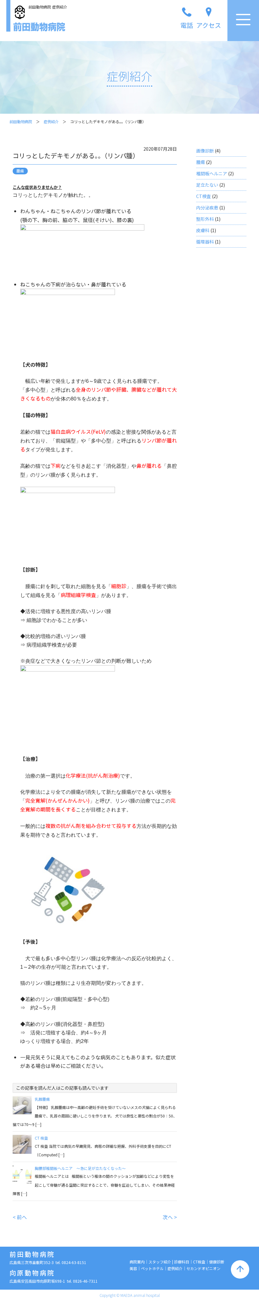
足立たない (207, 185)
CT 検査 (41, 1138)
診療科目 (181, 1261)
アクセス (208, 25)
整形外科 (205, 219)
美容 (133, 1268)
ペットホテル (152, 1268)
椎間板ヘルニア (211, 173)
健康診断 (216, 1261)
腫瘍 (200, 162)
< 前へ (20, 1217)
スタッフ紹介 (159, 1261)
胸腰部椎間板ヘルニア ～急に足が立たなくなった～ (80, 1168)
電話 (186, 25)
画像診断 (205, 151)
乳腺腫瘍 (42, 1099)
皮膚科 (202, 230)
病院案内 (137, 1261)
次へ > (170, 1217)
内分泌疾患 (207, 207)
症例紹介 (51, 121)
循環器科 (205, 241)
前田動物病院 (20, 121)
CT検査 (203, 196)
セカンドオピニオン (203, 1268)
